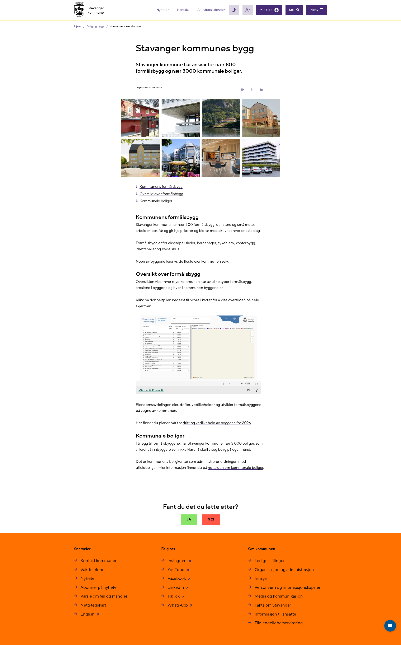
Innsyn (261, 578)
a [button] (247, 10)
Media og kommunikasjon (279, 596)
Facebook (177, 578)
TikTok (174, 596)
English (87, 614)
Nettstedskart (93, 605)
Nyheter (162, 10)
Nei (211, 519)
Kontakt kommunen (99, 560)
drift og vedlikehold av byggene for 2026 (217, 423)
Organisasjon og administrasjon (284, 569)
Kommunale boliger (156, 201)
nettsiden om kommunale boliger (235, 468)
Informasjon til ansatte (275, 614)
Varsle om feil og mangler (103, 596)
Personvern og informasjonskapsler (287, 587)
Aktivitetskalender (211, 10)
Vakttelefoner (93, 569)
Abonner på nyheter (99, 587)
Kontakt (183, 10)
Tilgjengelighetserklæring (279, 623)
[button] (242, 89)
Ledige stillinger (270, 560)
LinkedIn (176, 587)
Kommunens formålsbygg (161, 187)
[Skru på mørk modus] (234, 10)
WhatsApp (178, 605)
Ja (189, 519)
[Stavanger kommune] (89, 10)
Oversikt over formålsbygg (161, 194)
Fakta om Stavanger (273, 605)
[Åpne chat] (390, 626)
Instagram (177, 560)
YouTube (176, 569)
